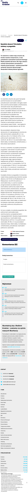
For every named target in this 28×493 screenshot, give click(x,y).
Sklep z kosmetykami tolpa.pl (8, 448)
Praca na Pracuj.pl (5, 420)
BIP (1, 415)
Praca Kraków (4, 422)
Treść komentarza (8, 264)
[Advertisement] (14, 21)
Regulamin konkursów (6, 411)
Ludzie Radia (4, 409)
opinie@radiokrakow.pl (14, 347)
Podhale (3, 404)
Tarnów (2, 398)
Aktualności (4, 35)
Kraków (2, 396)
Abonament (4, 413)
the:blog (3, 441)
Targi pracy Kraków (5, 426)
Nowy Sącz (3, 402)
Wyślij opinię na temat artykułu (9, 239)
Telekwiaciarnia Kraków (6, 428)
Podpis (5, 259)
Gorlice (2, 406)
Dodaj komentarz (8, 276)
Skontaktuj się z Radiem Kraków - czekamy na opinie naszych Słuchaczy (14, 328)
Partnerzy (3, 417)
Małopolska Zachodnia (6, 400)
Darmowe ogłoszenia (6, 446)
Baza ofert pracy (5, 439)
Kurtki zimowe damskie (6, 435)
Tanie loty (3, 430)
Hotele (2, 433)
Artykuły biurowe (5, 437)
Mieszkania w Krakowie (6, 443)
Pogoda (10, 35)
